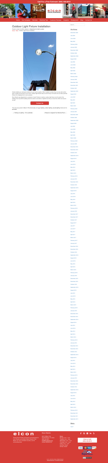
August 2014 (73, 322)
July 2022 (73, 62)
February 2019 (74, 176)
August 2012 (73, 392)
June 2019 (73, 164)
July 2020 (73, 126)
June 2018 (73, 196)
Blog (81, 20)
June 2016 (73, 261)
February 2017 (74, 240)
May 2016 (73, 264)
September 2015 (74, 287)
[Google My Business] (84, 433)
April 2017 (73, 234)
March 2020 (73, 138)
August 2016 (73, 258)
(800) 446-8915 (64, 1)
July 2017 (73, 225)
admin (42, 29)
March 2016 (73, 269)
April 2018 (73, 202)
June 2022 (73, 64)
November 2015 (74, 281)
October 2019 (74, 152)
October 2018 (74, 185)
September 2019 (74, 155)
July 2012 (73, 395)
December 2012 (74, 381)
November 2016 (74, 249)
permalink (14, 109)
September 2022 (74, 56)
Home (18, 20)
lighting (42, 108)
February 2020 (74, 141)
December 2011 (74, 413)
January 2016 (74, 275)
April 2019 (73, 170)
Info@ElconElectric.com (47, 440)
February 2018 (74, 208)
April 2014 (73, 334)
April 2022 (73, 70)
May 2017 (73, 231)
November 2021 (74, 85)
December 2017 (74, 214)
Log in (72, 426)
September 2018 (74, 187)
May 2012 (73, 401)
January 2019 (74, 179)
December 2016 (74, 246)
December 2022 (74, 50)
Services (34, 20)
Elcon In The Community (29, 108)
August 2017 (73, 223)
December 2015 (74, 278)
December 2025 (74, 32)
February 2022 (74, 76)
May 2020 (73, 132)
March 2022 (73, 73)
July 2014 (73, 325)
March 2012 (73, 407)
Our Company (26, 20)
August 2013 (73, 357)
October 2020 (74, 117)
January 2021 (74, 111)
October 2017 (74, 220)
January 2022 (74, 79)
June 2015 (73, 296)
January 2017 (74, 243)
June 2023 (73, 38)
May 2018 (73, 199)
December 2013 (74, 345)
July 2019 (73, 161)
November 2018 (74, 182)
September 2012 (74, 389)
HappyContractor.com (50, 460)
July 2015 (73, 293)
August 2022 (73, 59)
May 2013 (73, 366)
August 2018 (73, 190)
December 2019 (74, 146)
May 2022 (73, 67)
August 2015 (73, 290)
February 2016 (74, 272)
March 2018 (73, 205)
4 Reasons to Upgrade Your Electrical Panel (55, 112)
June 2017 (73, 228)
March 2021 (73, 105)
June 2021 (73, 97)
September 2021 (74, 91)
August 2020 (73, 123)
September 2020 (74, 120)
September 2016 (74, 255)
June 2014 (73, 328)
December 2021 (74, 82)
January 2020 (74, 144)
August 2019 (73, 158)
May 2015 (73, 299)
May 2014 (73, 331)
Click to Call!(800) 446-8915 (87, 440)
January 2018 (74, 211)
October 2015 (74, 284)
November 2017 (74, 217)
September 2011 (74, 419)
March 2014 (73, 337)
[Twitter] (87, 433)
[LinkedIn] (90, 433)
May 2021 (73, 100)
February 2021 (74, 108)
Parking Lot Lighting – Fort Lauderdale (22, 112)
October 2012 (74, 386)
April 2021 (73, 103)
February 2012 (74, 410)
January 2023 (74, 47)
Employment (74, 20)
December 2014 (74, 313)
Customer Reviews (55, 20)
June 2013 (73, 363)
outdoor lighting (48, 108)
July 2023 (73, 35)
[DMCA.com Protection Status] (87, 457)
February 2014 (74, 340)
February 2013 (74, 375)
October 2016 (74, 252)
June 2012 (73, 398)
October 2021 (74, 88)
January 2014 (74, 343)
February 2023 (74, 44)
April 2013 (73, 369)
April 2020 (73, 135)
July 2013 (73, 360)
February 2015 (74, 307)
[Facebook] (81, 433)
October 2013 (74, 351)
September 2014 (74, 319)
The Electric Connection (59, 460)
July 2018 (73, 193)
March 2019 (73, 173)
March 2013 (73, 372)
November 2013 (74, 348)
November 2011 (74, 416)
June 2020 (73, 129)
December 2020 (74, 114)
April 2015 (73, 302)
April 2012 (73, 404)
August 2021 (73, 94)
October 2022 (74, 53)
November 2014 (74, 316)
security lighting (56, 108)
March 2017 (73, 237)
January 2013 (74, 378)
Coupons (66, 20)
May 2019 (73, 167)
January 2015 (74, 310)
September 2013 (74, 354)
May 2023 (73, 41)
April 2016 (73, 266)
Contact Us (88, 20)
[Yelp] (93, 433)
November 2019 (74, 149)
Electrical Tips (44, 20)
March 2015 (73, 305)
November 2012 (74, 384)
